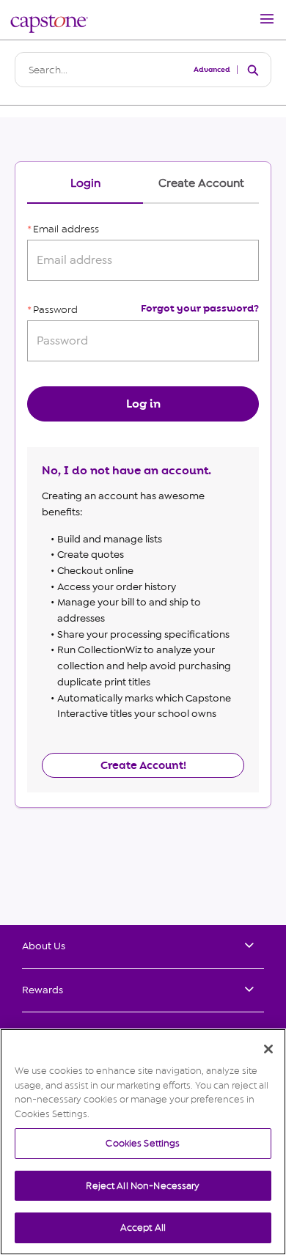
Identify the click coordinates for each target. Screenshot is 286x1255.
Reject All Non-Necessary (142, 1185)
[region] (143, 1141)
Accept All (143, 1227)
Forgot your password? (200, 308)
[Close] (268, 1049)
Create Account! (143, 765)
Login (85, 184)
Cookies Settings (143, 1143)
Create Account (201, 184)
